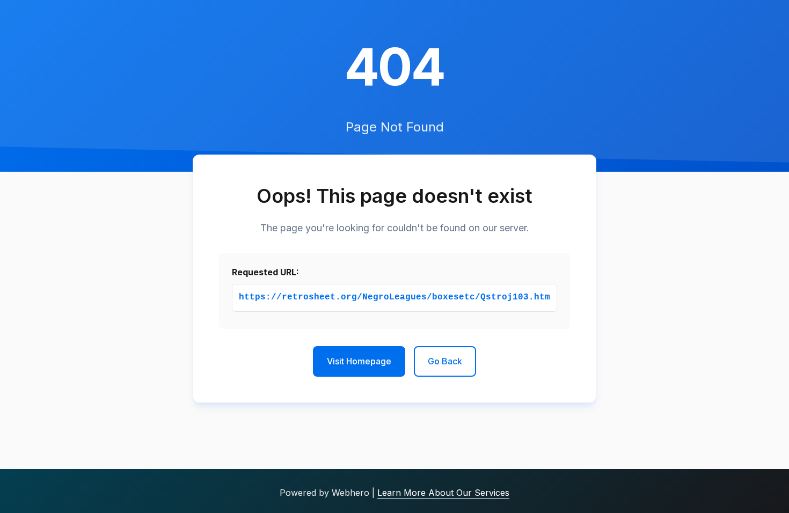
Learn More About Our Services (443, 492)
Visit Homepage (359, 361)
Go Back (445, 361)
